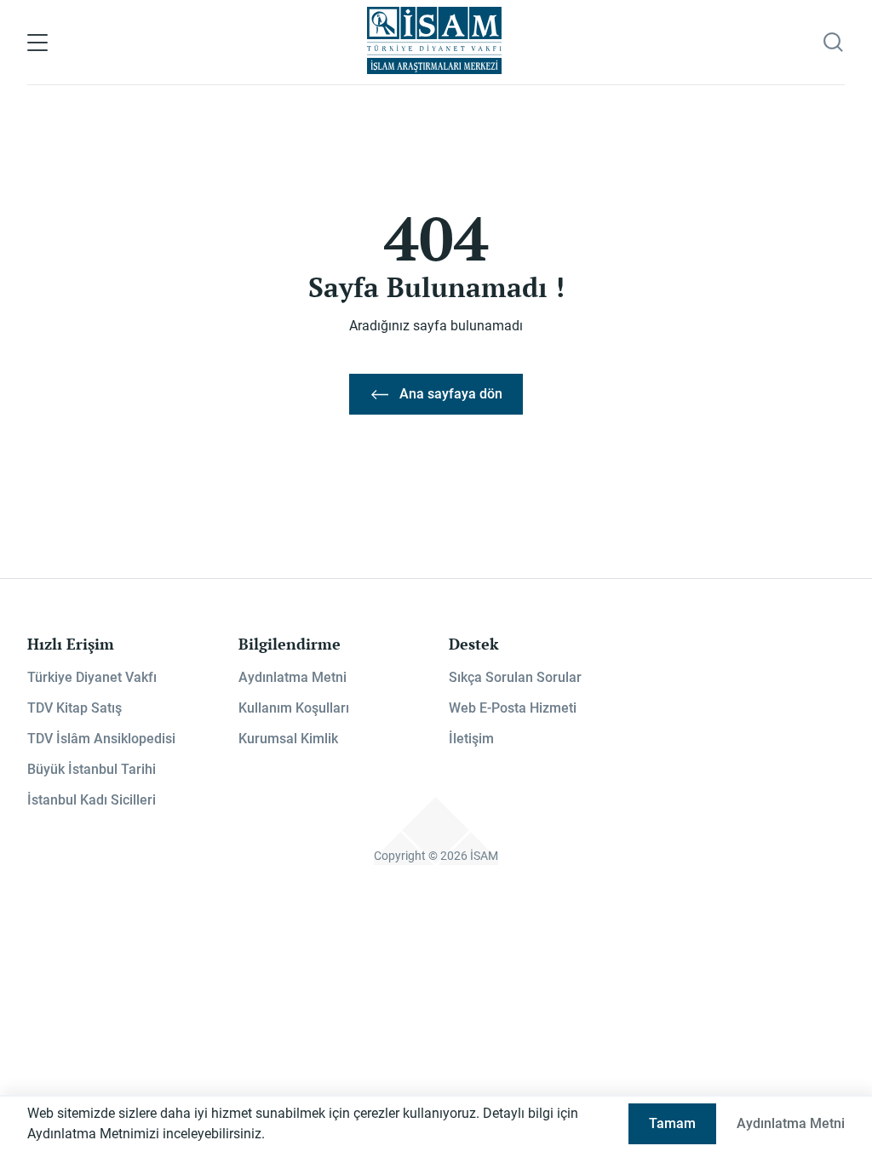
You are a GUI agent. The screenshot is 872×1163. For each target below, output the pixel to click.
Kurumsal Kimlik (288, 738)
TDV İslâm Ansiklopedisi (101, 738)
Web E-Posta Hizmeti (513, 708)
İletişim (471, 738)
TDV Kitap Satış (74, 708)
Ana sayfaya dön (450, 394)
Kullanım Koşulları (293, 708)
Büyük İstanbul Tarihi (91, 769)
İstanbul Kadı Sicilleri (91, 800)
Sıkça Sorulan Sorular (515, 677)
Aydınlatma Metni (292, 677)
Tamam (672, 1123)
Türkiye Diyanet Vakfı (92, 677)
